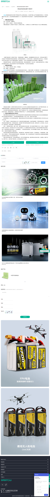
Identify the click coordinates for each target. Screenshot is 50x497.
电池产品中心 (3, 459)
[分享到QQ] (11, 147)
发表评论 (25, 316)
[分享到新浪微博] (5, 147)
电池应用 (2, 464)
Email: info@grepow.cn (6, 492)
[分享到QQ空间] (8, 147)
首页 (3, 6)
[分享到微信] (16, 147)
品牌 (2, 474)
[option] (25, 275)
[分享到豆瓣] (13, 147)
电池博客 (13, 6)
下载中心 (2, 477)
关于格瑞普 (3, 472)
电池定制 (2, 461)
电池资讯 (7, 6)
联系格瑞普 (3, 488)
